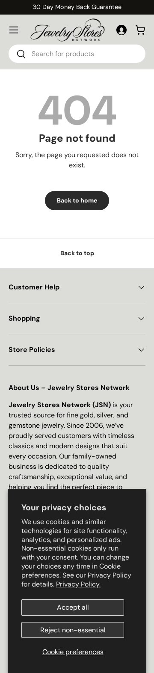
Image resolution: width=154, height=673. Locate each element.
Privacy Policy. (78, 584)
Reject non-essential (73, 629)
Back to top (77, 253)
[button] (140, 30)
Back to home (77, 200)
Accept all (73, 607)
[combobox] (77, 54)
